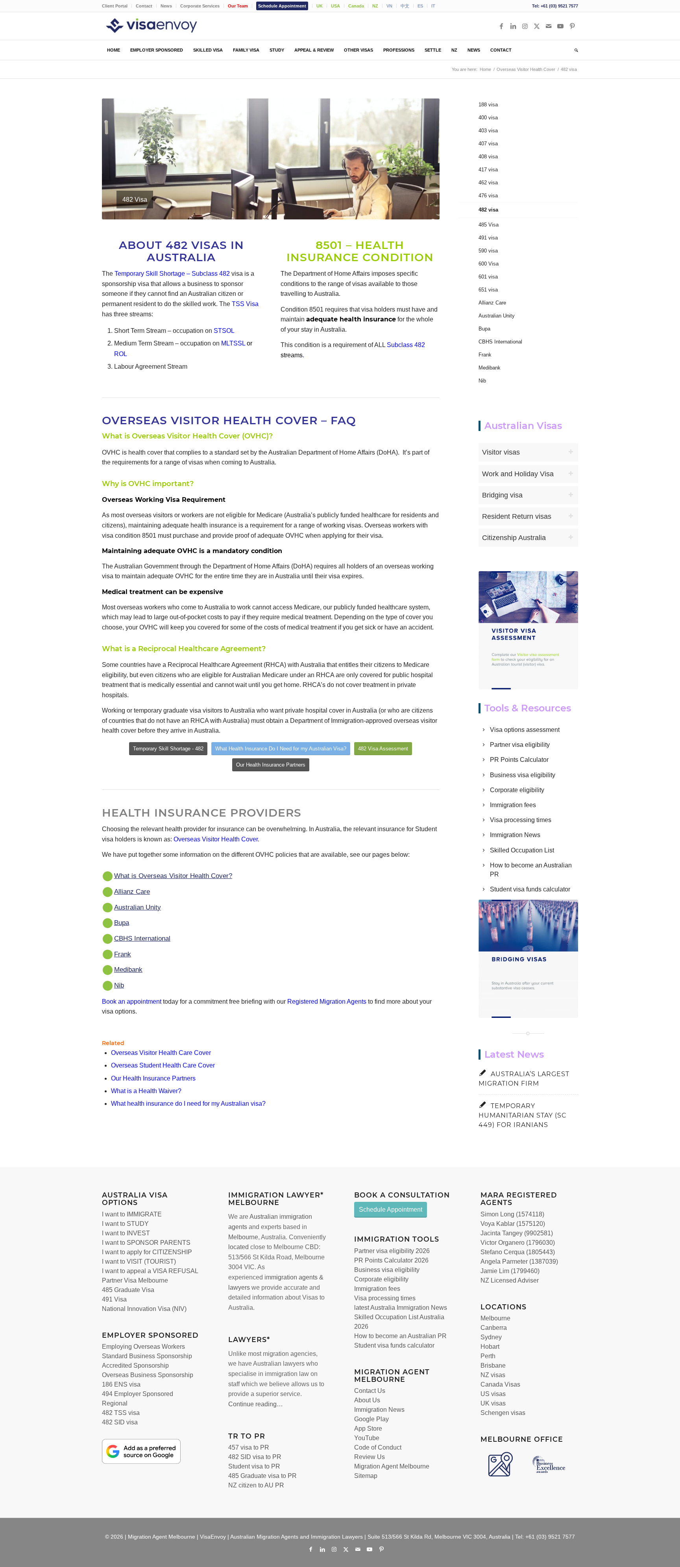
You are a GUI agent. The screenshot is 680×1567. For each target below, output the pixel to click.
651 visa (488, 290)
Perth (487, 1356)
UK (319, 6)
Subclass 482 (406, 345)
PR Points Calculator (519, 759)
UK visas (493, 1403)
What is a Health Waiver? (146, 1091)
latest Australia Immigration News (400, 1307)
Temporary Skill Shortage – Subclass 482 (172, 273)
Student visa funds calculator (530, 889)
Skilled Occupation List (522, 850)
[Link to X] (537, 26)
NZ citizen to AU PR (256, 1485)
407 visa (488, 144)
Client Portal (115, 6)
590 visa (488, 251)
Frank (122, 954)
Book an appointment (131, 1001)
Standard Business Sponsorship (147, 1356)
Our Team (238, 6)
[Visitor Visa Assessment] (528, 630)
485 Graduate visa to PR (262, 1475)
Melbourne (243, 1237)
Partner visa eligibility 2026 (392, 1251)
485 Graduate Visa (128, 1290)
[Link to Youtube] (560, 26)
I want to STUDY (125, 1223)
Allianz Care (132, 891)
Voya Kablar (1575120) (512, 1223)
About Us (367, 1400)
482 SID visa (120, 1422)
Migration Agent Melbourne (391, 1466)
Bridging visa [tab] (502, 495)
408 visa (488, 157)
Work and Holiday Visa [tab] (518, 474)
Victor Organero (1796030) (517, 1242)
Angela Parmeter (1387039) (519, 1261)
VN (389, 6)
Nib (119, 985)
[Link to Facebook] (501, 26)
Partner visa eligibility (520, 744)
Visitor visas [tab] (501, 452)
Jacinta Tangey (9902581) (516, 1233)
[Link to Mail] (548, 26)
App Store (368, 1428)
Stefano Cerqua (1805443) (517, 1252)
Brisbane (493, 1365)
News (166, 6)
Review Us (369, 1457)
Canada (356, 6)
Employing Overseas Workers (143, 1346)
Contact (144, 6)
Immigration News (515, 835)
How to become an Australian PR (400, 1336)
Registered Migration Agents (326, 1001)
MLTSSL (233, 343)
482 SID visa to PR (254, 1457)
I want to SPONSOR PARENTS (146, 1242)
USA (335, 6)
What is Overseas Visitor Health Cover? (173, 876)
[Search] (573, 50)
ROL (120, 354)
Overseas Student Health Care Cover (163, 1065)
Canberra (493, 1327)
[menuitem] (117, 6)
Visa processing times (520, 820)
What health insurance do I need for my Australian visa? (188, 1103)
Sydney (491, 1337)
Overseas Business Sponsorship (147, 1375)
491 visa (488, 238)
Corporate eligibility (517, 790)
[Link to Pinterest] (572, 26)
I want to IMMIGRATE (132, 1214)
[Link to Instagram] (525, 26)
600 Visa (489, 264)
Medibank (128, 969)
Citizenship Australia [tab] (514, 538)
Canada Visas (500, 1384)
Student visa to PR (254, 1466)
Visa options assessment (525, 729)
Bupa (121, 922)
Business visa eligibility (522, 775)
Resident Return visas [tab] (516, 516)
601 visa (488, 277)
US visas (493, 1394)
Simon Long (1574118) (512, 1214)
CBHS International (142, 938)
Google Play (371, 1419)
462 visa (488, 183)
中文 (405, 6)
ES (420, 6)
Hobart (489, 1346)
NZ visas (492, 1375)
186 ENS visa (121, 1384)
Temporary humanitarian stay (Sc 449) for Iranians (523, 1115)
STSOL (224, 330)
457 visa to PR (248, 1447)
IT (433, 6)
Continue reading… (255, 1404)
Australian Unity (137, 907)
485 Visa (489, 225)
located (238, 1247)
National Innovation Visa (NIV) (144, 1308)
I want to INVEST (126, 1233)
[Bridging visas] (528, 958)
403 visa (488, 131)
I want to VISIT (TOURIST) (139, 1261)
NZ (375, 6)
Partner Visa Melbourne (135, 1280)
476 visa (488, 196)
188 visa (488, 105)
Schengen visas (502, 1412)
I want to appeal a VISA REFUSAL (150, 1271)
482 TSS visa (121, 1412)
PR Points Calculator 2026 (391, 1260)
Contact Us (369, 1390)
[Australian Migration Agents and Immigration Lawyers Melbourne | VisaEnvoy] (163, 26)
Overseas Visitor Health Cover (216, 839)
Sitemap (365, 1475)
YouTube (366, 1438)
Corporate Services (200, 6)
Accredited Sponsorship (135, 1365)
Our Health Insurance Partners (153, 1078)
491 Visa (114, 1299)
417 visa (488, 170)
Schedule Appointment (282, 6)
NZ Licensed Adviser (509, 1280)
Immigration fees (513, 805)
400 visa (488, 118)
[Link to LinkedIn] (513, 26)
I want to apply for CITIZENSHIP (147, 1252)
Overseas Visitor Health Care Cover (161, 1052)
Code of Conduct (377, 1447)
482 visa (488, 210)
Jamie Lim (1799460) (510, 1271)
